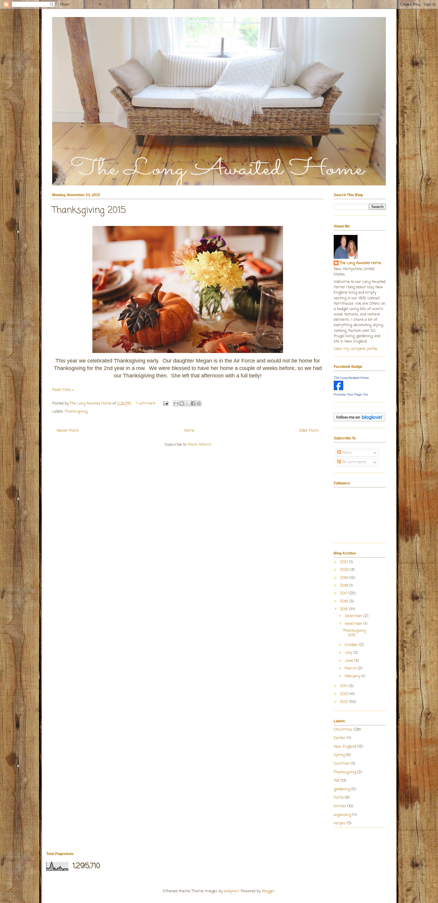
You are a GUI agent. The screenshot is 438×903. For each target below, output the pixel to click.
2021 (344, 562)
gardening (342, 789)
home (339, 797)
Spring (339, 755)
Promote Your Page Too (351, 394)
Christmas (343, 729)
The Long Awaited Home (360, 263)
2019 (344, 578)
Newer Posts (68, 430)
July (349, 653)
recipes (340, 823)
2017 (344, 593)
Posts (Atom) (199, 444)
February (353, 676)
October (352, 645)
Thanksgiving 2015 (89, 210)
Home (189, 430)
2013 (344, 694)
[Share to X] (187, 403)
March (351, 668)
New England (345, 746)
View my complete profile (355, 349)
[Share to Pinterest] (199, 403)
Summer (342, 763)
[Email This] (176, 403)
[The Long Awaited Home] (338, 389)
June (349, 661)
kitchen (340, 806)
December (354, 616)
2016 (344, 601)
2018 (344, 585)
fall (336, 780)
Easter (339, 738)
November (354, 624)
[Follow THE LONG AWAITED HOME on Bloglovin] (359, 420)
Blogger (268, 891)
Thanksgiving (76, 411)
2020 (345, 570)
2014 (344, 686)
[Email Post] (165, 403)
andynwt (231, 891)
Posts (346, 453)
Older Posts (309, 430)
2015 (344, 609)
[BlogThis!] (182, 403)
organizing (342, 815)
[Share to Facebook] (193, 403)
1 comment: (146, 403)
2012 (344, 702)
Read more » (63, 390)
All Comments (353, 462)
